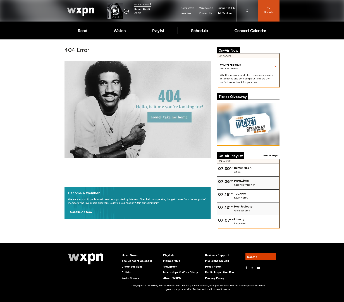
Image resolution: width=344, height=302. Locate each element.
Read (82, 30)
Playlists (169, 255)
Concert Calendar (250, 30)
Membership (206, 8)
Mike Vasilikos (231, 68)
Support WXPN (226, 8)
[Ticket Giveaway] (248, 124)
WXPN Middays (230, 64)
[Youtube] (258, 268)
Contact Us (205, 13)
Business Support (217, 255)
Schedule (199, 30)
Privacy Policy (214, 278)
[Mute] (126, 11)
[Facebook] (246, 268)
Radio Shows (130, 278)
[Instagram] (252, 268)
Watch (120, 30)
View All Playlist (271, 155)
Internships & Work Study (180, 272)
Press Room (213, 266)
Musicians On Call (217, 261)
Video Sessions (131, 266)
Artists (126, 272)
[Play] (115, 11)
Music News (129, 255)
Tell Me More (224, 13)
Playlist (158, 30)
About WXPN (172, 278)
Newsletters (187, 8)
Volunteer (186, 13)
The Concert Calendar (136, 261)
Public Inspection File (219, 272)
